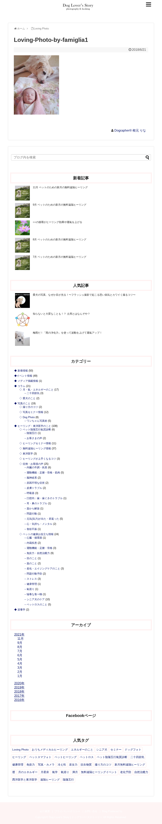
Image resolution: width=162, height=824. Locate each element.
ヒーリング (19, 757)
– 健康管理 (30, 583)
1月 (19, 676)
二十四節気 (137, 757)
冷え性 (62, 764)
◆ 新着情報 (21, 370)
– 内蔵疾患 (30, 542)
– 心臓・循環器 (33, 537)
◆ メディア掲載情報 (26, 380)
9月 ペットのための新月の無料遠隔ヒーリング (59, 204)
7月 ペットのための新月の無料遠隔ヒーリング (59, 256)
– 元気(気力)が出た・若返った (41, 518)
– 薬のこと (30, 563)
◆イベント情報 (23, 375)
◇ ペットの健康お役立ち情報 (36, 534)
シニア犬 (101, 749)
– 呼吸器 (29, 493)
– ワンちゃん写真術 (35, 420)
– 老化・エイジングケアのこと (42, 568)
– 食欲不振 (30, 529)
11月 (20, 638)
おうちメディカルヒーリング (50, 749)
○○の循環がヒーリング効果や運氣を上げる (57, 222)
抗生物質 (86, 764)
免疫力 (30, 764)
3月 (19, 667)
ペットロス (87, 757)
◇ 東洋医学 (26, 453)
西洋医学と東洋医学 (24, 779)
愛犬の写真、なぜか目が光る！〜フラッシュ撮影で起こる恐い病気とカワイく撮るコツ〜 (84, 294)
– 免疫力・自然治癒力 (37, 553)
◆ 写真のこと (22, 403)
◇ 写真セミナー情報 (31, 412)
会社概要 (45, 811)
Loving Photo (20, 749)
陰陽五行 (68, 779)
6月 (19, 655)
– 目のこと (30, 558)
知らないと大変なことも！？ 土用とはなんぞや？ (61, 313)
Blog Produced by (112, 811)
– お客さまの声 (33, 438)
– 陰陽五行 (30, 433)
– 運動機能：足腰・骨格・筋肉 (42, 472)
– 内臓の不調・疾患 (35, 467)
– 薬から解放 (32, 508)
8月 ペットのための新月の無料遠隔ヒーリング (59, 239)
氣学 (55, 772)
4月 (19, 663)
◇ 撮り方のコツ (28, 406)
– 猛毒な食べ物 (33, 594)
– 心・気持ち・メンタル (38, 523)
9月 (19, 642)
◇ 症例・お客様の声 (31, 463)
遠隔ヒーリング (50, 779)
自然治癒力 (141, 772)
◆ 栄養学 (19, 609)
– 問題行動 (30, 513)
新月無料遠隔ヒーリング (130, 764)
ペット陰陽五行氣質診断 (112, 757)
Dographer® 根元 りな (130, 130)
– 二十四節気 (32, 393)
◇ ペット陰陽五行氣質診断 (35, 429)
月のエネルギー (28, 772)
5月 (19, 659)
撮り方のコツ (103, 764)
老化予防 (125, 772)
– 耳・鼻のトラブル (35, 503)
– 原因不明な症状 (34, 482)
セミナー (116, 749)
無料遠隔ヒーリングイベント (99, 772)
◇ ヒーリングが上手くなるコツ (37, 458)
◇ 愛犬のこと (27, 398)
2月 (19, 671)
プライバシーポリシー (67, 811)
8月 (19, 647)
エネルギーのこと (82, 749)
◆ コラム (19, 386)
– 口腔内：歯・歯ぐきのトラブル (43, 498)
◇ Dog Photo (27, 417)
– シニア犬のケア (34, 599)
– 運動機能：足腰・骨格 (38, 548)
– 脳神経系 (30, 477)
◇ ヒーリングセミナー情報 (35, 443)
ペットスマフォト (40, 757)
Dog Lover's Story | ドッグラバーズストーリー (75, 817)
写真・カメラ (46, 764)
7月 (19, 651)
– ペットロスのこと (35, 604)
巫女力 (73, 764)
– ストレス (30, 578)
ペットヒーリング (66, 757)
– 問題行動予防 (33, 573)
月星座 (45, 772)
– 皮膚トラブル (33, 487)
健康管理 (17, 764)
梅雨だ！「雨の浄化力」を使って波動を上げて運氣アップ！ (67, 332)
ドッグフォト (133, 749)
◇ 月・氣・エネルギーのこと (36, 389)
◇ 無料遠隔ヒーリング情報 (35, 448)
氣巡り (65, 772)
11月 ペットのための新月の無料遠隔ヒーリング (60, 187)
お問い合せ (91, 811)
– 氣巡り (29, 589)
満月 (75, 772)
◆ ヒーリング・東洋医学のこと (32, 425)
